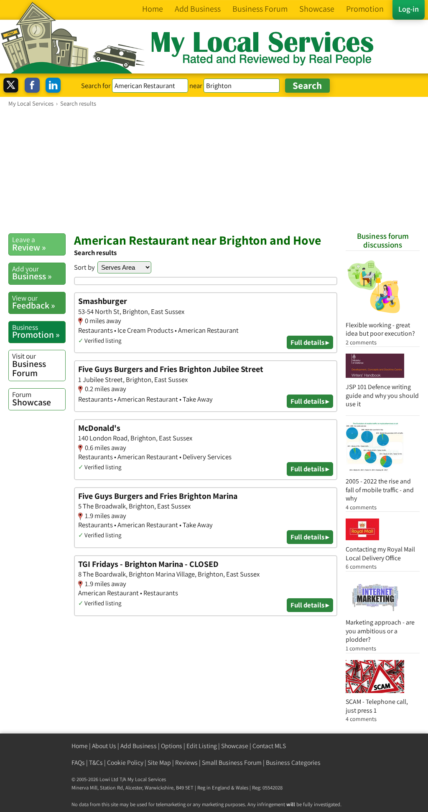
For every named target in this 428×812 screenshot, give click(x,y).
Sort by (84, 267)
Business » (32, 273)
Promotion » (36, 331)
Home (79, 746)
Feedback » (33, 302)
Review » (29, 244)
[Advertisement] (214, 169)
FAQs (78, 762)
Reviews (186, 762)
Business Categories (293, 762)
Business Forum (29, 364)
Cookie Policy (125, 762)
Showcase (31, 399)
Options (171, 746)
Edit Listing (201, 746)
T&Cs (96, 762)
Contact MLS (269, 746)
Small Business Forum (232, 762)
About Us (104, 746)
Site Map (159, 762)
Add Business (138, 746)
